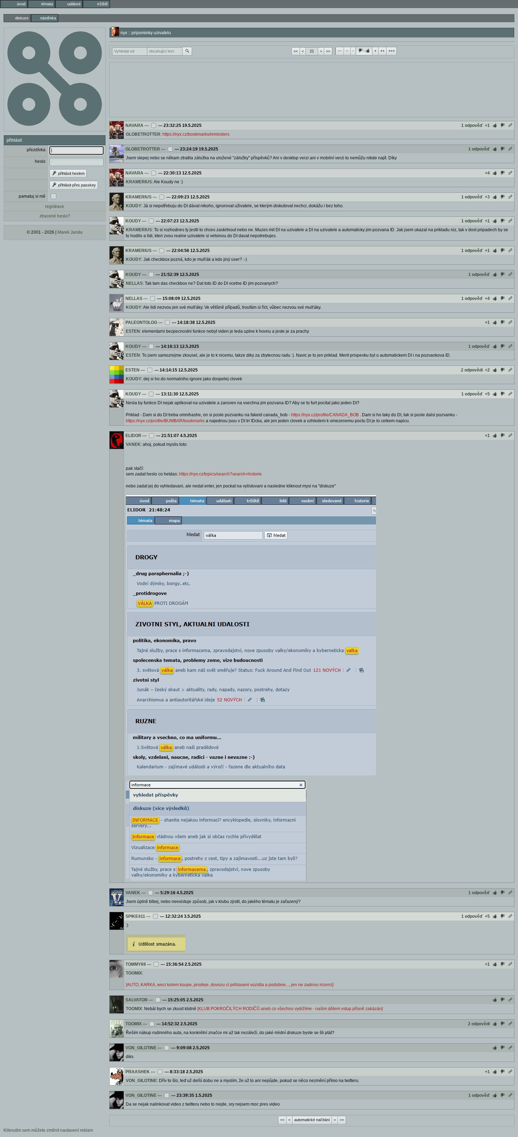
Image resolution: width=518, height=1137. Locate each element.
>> (328, 51)
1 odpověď (472, 125)
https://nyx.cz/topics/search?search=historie (220, 474)
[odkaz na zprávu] (510, 125)
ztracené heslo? (54, 216)
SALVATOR (136, 999)
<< (296, 51)
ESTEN (133, 331)
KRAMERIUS (139, 181)
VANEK (133, 444)
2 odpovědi (472, 370)
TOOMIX (134, 973)
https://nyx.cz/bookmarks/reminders (195, 134)
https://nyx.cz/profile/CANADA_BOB (325, 414)
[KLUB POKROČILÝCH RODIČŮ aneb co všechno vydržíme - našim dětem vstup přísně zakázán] (290, 1008)
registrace (54, 206)
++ (382, 51)
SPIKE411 (135, 916)
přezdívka (36, 149)
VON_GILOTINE (140, 1047)
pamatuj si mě (32, 196)
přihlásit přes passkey (76, 185)
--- (340, 51)
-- (347, 51)
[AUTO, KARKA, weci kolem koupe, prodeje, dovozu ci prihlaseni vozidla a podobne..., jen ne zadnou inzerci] (229, 984)
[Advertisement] (312, 88)
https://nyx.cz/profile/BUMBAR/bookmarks (165, 420)
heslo (40, 161)
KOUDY (133, 205)
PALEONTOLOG (141, 322)
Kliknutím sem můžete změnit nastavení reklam (48, 1130)
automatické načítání (312, 1120)
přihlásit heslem (71, 173)
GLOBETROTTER (143, 134)
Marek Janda (69, 232)
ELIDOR (133, 435)
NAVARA (134, 125)
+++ (391, 51)
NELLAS (134, 283)
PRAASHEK (137, 1071)
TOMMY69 (135, 964)
